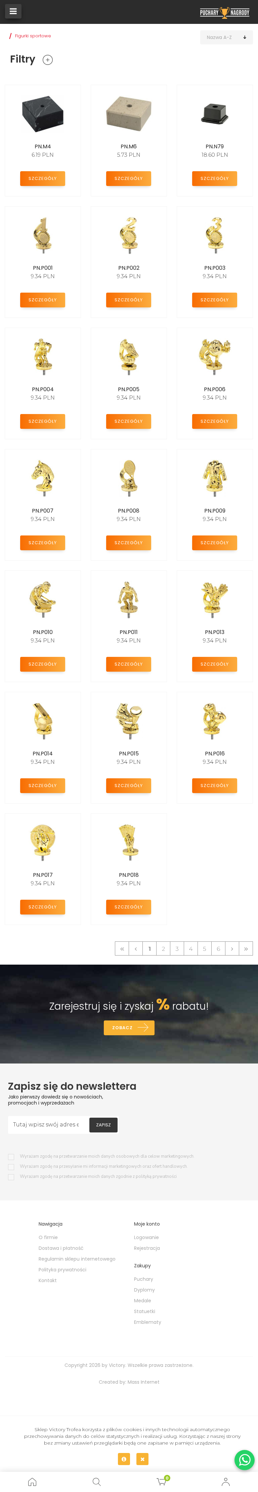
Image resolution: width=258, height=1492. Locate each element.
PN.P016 (215, 753)
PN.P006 (214, 389)
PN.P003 (214, 268)
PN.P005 (128, 389)
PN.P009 (214, 511)
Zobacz (122, 1027)
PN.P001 (43, 268)
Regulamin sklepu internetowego (77, 1259)
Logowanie (146, 1237)
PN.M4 (43, 146)
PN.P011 (129, 632)
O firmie (48, 1237)
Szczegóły (43, 178)
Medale (142, 1300)
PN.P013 (214, 632)
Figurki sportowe (33, 36)
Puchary (143, 1279)
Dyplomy (144, 1289)
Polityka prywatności (62, 1269)
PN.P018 (129, 875)
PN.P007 (42, 511)
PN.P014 (43, 753)
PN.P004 (43, 389)
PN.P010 (43, 632)
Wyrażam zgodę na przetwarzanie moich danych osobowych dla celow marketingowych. (107, 1156)
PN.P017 (43, 875)
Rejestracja (147, 1248)
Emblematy (147, 1322)
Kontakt (48, 1280)
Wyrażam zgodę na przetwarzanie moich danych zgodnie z (98, 1176)
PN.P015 (129, 753)
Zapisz (103, 1125)
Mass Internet (144, 1382)
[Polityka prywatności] (124, 1459)
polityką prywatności (156, 1176)
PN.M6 (129, 146)
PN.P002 (128, 268)
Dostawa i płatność (61, 1248)
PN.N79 (215, 146)
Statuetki (144, 1311)
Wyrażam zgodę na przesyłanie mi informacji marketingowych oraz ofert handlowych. (104, 1166)
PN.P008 (128, 511)
